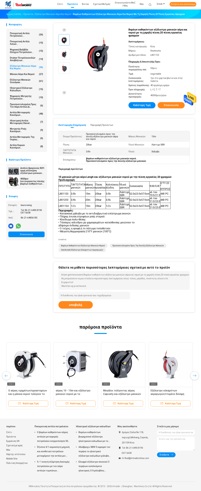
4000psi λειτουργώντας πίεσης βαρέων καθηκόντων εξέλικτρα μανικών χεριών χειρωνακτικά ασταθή (32, 181)
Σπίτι (9, 432)
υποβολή (75, 305)
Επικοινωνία (26, 234)
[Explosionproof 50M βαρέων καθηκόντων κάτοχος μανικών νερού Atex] (123, 364)
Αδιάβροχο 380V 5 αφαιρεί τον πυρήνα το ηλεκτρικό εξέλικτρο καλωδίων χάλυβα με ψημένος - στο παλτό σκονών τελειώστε (94, 452)
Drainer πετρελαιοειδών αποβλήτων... (26, 59)
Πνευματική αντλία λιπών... (26, 42)
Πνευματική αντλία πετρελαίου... (26, 34)
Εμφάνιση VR (12, 441)
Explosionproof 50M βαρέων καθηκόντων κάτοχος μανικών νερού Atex (121, 394)
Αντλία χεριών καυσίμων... (26, 146)
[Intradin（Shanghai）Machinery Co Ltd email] (10, 225)
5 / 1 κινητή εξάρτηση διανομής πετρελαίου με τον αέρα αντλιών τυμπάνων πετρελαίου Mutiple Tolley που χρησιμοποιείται (53, 467)
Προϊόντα (11, 436)
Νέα (8, 450)
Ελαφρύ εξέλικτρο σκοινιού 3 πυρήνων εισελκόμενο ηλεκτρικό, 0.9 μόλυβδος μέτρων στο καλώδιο (94, 467)
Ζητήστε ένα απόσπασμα (183, 4)
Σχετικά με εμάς (14, 445)
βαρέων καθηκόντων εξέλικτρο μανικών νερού (83, 246)
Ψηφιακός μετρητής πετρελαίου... (26, 97)
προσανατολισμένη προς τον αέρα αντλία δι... (26, 105)
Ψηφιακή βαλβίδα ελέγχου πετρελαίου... (26, 50)
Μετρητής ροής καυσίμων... (26, 130)
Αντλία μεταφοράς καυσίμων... (26, 113)
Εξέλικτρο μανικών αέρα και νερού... (26, 67)
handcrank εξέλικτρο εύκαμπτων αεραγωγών (82, 250)
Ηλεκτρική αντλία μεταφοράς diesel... (26, 121)
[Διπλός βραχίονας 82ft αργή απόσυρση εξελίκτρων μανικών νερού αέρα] (13, 171)
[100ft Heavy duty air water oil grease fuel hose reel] (98, 54)
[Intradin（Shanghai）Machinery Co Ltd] (18, 4)
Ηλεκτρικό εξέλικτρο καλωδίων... (26, 89)
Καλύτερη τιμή (142, 105)
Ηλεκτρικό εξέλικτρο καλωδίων (93, 426)
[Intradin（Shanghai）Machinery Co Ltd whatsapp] (18, 225)
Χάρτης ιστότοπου (15, 454)
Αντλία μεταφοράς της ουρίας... (26, 138)
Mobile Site (11, 458)
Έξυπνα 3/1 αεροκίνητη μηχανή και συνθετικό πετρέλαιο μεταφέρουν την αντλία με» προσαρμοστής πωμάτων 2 (53, 452)
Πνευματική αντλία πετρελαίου (51, 426)
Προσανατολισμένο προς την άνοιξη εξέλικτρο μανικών (138, 246)
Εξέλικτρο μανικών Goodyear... (26, 81)
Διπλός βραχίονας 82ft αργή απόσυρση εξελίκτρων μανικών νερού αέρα (32, 170)
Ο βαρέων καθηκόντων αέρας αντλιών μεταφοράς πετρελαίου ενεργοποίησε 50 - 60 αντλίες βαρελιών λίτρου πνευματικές (53, 437)
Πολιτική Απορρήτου (17, 463)
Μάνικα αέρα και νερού (26, 74)
